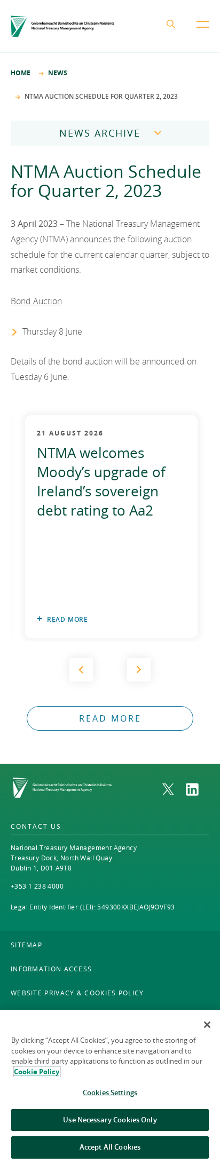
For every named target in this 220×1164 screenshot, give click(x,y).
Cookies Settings (110, 1092)
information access (51, 968)
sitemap (26, 944)
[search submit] (173, 26)
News (57, 72)
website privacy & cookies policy (77, 992)
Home (20, 72)
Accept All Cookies (110, 1147)
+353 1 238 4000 (37, 886)
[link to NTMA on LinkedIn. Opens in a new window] (197, 789)
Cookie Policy (36, 1071)
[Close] (207, 1024)
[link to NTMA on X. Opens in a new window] (174, 789)
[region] (110, 1087)
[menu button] (203, 32)
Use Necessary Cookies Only (109, 1120)
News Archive (99, 132)
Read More (67, 619)
